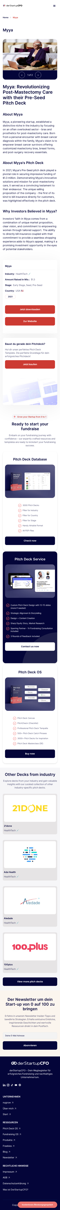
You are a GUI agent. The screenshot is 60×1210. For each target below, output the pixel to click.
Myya (15, 17)
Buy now (30, 753)
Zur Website (30, 321)
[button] (54, 6)
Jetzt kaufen (30, 364)
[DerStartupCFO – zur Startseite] (15, 5)
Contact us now (30, 646)
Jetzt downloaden (30, 309)
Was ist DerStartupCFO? (15, 1189)
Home (5, 17)
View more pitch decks (30, 981)
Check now (30, 540)
